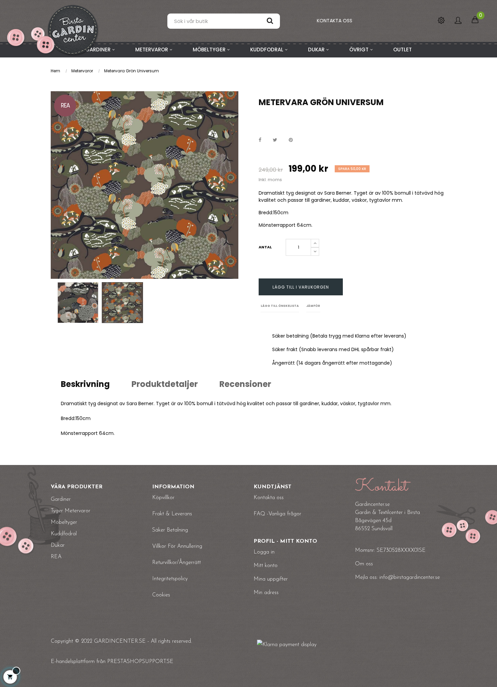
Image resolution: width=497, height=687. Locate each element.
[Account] (458, 21)
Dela (260, 140)
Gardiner (61, 499)
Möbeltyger (64, 522)
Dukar (58, 545)
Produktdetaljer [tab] (165, 384)
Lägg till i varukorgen (301, 287)
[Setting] (441, 21)
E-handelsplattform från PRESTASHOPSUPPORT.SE (112, 661)
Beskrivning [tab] (85, 384)
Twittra (275, 140)
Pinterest (291, 140)
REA (56, 557)
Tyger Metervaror (70, 511)
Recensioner (245, 384)
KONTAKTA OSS (334, 20)
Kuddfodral (64, 534)
